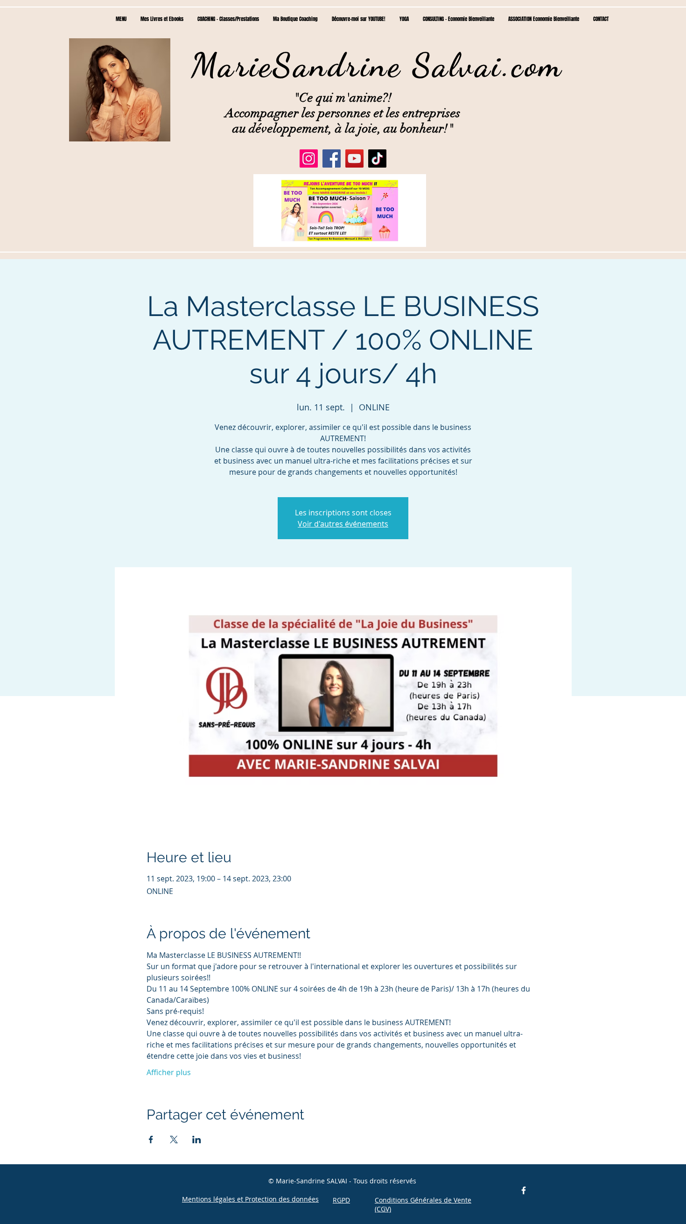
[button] (339, 210)
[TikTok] (377, 158)
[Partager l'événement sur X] (173, 1139)
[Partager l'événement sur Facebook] (151, 1139)
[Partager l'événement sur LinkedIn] (196, 1139)
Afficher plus (169, 1072)
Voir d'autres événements (343, 524)
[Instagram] (309, 158)
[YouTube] (354, 158)
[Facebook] (331, 158)
